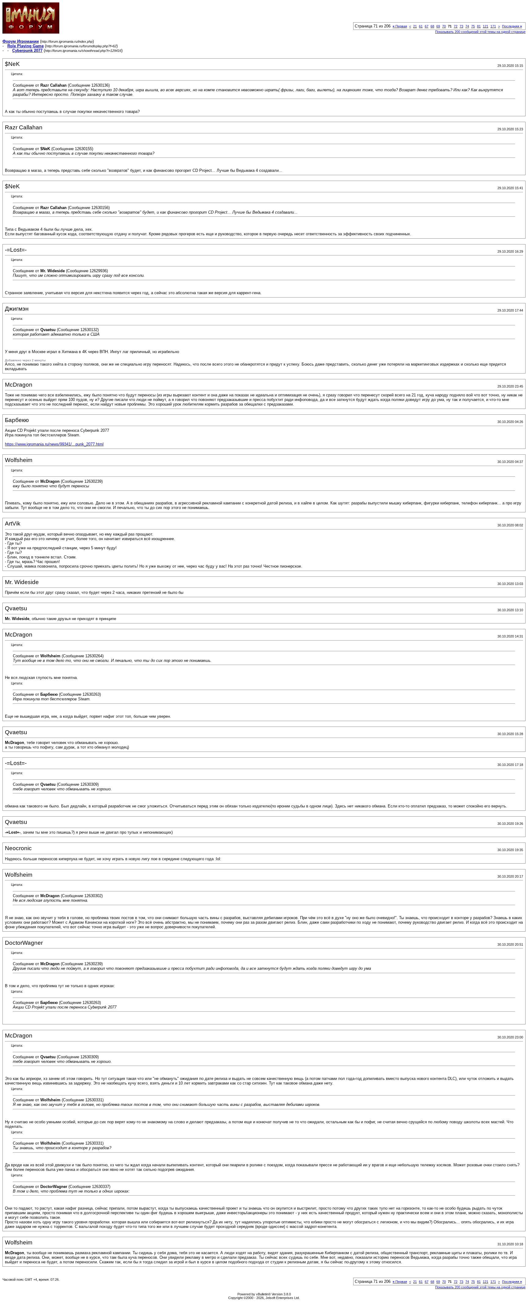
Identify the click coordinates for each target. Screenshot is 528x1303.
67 (426, 26)
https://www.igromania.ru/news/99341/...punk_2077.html (54, 444)
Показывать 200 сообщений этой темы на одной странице (480, 32)
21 (415, 26)
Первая (400, 26)
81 (479, 26)
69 (438, 26)
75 (473, 26)
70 (444, 26)
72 (455, 26)
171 (493, 26)
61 (421, 26)
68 (432, 26)
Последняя (512, 26)
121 (485, 26)
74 (467, 26)
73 (461, 26)
